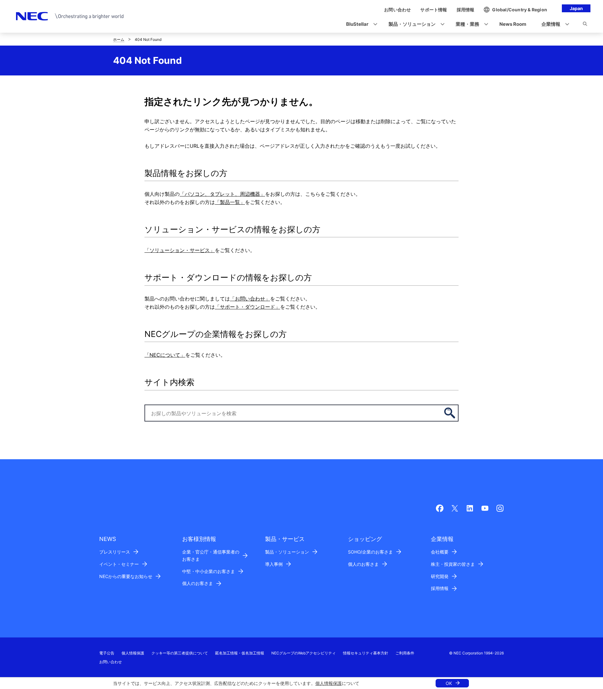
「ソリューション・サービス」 (179, 250)
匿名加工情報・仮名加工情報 (239, 653)
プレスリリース (114, 551)
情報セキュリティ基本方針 (365, 653)
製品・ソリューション (287, 551)
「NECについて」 (164, 355)
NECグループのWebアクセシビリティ (303, 653)
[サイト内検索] (584, 25)
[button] (360, 24)
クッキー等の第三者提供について (179, 653)
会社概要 (439, 551)
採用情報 (439, 588)
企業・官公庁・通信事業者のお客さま (210, 555)
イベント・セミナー (119, 564)
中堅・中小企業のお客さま (208, 571)
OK (449, 683)
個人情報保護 (328, 683)
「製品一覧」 (230, 202)
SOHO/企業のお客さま (370, 551)
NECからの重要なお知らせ (125, 576)
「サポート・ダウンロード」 (247, 307)
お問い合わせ (110, 661)
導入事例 (274, 564)
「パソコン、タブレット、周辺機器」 (222, 194)
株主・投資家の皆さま (453, 564)
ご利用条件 (404, 653)
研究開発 (439, 576)
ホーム (118, 39)
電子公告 (106, 653)
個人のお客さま (197, 583)
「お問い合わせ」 (250, 298)
